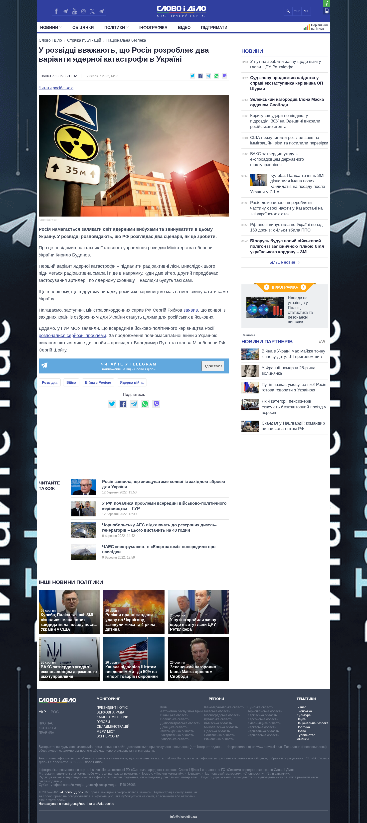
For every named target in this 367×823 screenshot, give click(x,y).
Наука (301, 719)
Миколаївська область (221, 727)
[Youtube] (74, 11)
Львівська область (218, 723)
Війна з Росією (98, 382)
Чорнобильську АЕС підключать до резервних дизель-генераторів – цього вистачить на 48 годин (159, 530)
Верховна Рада (110, 712)
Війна (71, 382)
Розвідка (49, 382)
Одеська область (217, 731)
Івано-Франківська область (224, 707)
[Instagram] (83, 11)
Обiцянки (83, 27)
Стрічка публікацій (84, 40)
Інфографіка (153, 27)
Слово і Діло (50, 40)
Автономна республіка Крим (181, 711)
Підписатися (212, 366)
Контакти (47, 728)
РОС (306, 11)
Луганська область (218, 719)
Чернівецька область (263, 731)
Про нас (46, 723)
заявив (191, 310)
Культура (304, 715)
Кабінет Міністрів (112, 717)
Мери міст (106, 731)
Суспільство (306, 735)
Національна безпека (126, 40)
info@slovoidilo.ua (183, 817)
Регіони (216, 699)
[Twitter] (92, 11)
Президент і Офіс (112, 707)
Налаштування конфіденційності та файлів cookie (76, 804)
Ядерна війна (132, 382)
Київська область (217, 711)
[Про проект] (326, 3)
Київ (163, 707)
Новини (49, 27)
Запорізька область (174, 739)
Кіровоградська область (222, 715)
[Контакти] (326, 10)
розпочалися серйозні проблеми (72, 335)
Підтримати (214, 27)
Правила (46, 733)
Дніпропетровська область (180, 723)
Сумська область (260, 707)
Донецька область (173, 727)
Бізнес (301, 707)
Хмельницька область (264, 723)
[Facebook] (56, 11)
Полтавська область (219, 735)
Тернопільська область (264, 711)
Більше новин (282, 262)
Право (301, 731)
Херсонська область (262, 719)
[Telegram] (65, 11)
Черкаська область (261, 727)
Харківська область (262, 715)
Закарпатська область (177, 735)
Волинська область (174, 719)
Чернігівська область (263, 735)
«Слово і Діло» (71, 792)
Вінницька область (174, 715)
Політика (303, 727)
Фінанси (303, 739)
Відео (184, 27)
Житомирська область (177, 731)
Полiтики (114, 27)
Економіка (304, 711)
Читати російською (56, 88)
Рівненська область (219, 739)
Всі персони (108, 736)
